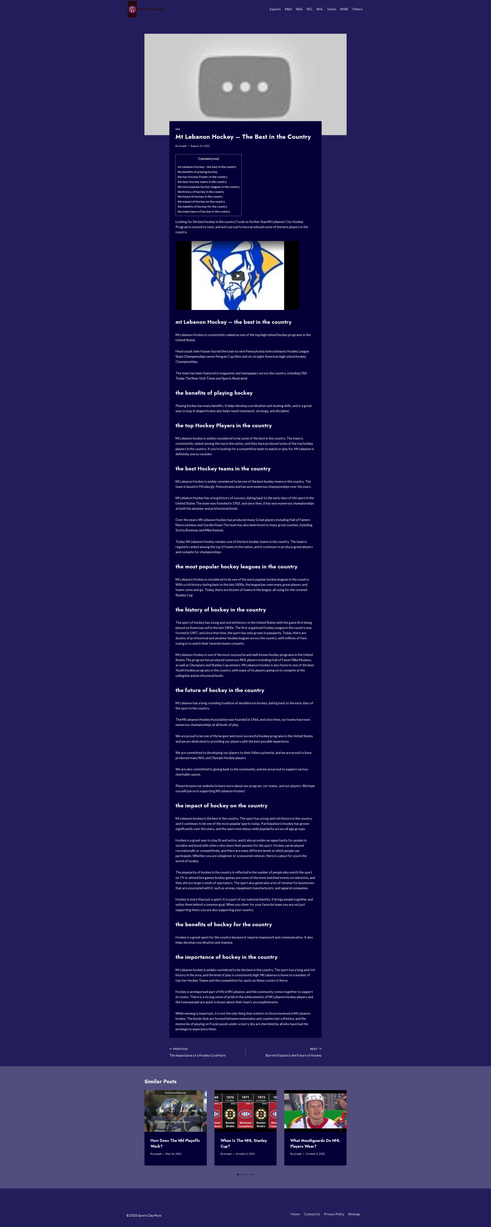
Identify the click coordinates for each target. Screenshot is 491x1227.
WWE (344, 9)
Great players (265, 520)
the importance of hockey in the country (204, 211)
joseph (183, 145)
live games (206, 878)
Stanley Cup (184, 595)
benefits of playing (209, 393)
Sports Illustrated (234, 378)
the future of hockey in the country (200, 196)
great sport (200, 937)
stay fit (216, 840)
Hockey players (235, 758)
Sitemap (354, 1214)
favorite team (272, 904)
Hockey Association (213, 719)
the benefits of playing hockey (197, 171)
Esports (275, 9)
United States (185, 340)
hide (215, 158)
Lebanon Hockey (205, 322)
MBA (288, 9)
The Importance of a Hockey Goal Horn (197, 1052)
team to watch (267, 449)
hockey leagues (240, 566)
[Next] (340, 1131)
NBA (299, 9)
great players (303, 547)
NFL (309, 9)
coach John (192, 351)
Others (357, 9)
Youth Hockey (185, 670)
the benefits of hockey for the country (202, 206)
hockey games (225, 878)
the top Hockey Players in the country (202, 176)
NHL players (249, 660)
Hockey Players (215, 425)
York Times (207, 378)
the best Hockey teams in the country (202, 181)
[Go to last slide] (151, 1131)
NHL (319, 9)
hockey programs (281, 655)
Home (295, 1214)
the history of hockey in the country (201, 191)
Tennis (331, 9)
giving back (221, 769)
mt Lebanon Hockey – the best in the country (207, 166)
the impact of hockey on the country (201, 201)
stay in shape (195, 411)
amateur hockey (226, 638)
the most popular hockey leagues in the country (209, 186)
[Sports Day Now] (145, 9)
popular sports (240, 824)
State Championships (190, 356)
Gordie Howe (212, 525)
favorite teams (220, 643)
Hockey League (298, 351)
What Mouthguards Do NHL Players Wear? (315, 1143)
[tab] (238, 1174)
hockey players (296, 997)
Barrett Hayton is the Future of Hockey (294, 1052)
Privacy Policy (334, 1214)
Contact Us (312, 1214)
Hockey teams (216, 469)
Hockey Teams (197, 980)
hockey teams (274, 481)
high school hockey (274, 335)
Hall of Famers (299, 520)
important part (204, 992)
